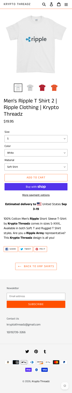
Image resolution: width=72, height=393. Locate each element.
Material (9, 160)
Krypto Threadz (17, 4)
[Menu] (66, 4)
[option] (18, 88)
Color (8, 146)
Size (7, 132)
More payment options (36, 195)
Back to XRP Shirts (38, 266)
